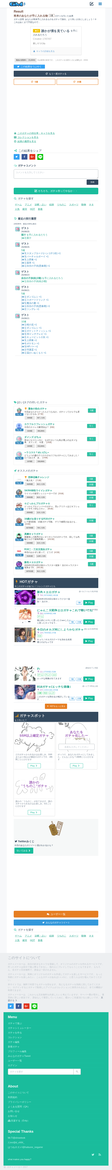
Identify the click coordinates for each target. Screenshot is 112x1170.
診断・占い (40, 204)
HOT (32, 209)
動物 (83, 204)
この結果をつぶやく (31, 66)
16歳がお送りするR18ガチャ (39, 519)
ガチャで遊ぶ (15, 1023)
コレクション (15, 1037)
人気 (17, 209)
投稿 (92, 182)
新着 (40, 209)
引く (91, 426)
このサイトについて (18, 1092)
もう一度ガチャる (57, 73)
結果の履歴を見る (26, 141)
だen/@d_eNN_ (16, 1142)
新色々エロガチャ (33, 562)
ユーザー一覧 (57, 914)
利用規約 (12, 1097)
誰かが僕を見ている (56, 31)
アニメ (28, 204)
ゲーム (18, 204)
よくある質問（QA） (19, 1106)
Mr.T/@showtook (16, 1138)
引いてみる (22, 850)
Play (90, 602)
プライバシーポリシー (19, 1102)
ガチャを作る (15, 1032)
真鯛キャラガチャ (33, 534)
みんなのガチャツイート (57, 922)
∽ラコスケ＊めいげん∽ (36, 452)
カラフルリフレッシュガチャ (39, 424)
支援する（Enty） (20, 1120)
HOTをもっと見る (57, 706)
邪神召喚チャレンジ (38, 477)
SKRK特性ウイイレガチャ (38, 490)
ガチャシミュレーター (19, 1028)
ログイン (12, 1065)
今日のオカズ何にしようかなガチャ (60, 629)
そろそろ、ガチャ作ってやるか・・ (57, 191)
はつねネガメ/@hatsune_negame (25, 1147)
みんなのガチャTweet (19, 1056)
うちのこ (61, 204)
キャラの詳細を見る (45, 51)
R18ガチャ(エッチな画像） (54, 686)
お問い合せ (14, 1111)
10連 (78, 82)
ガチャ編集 (14, 1042)
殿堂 (24, 209)
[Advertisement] (56, 106)
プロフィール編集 (17, 1051)
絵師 (51, 204)
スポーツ (73, 204)
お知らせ (12, 1116)
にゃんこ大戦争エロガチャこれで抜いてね (64, 610)
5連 (36, 82)
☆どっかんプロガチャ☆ (37, 503)
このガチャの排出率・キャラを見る (36, 133)
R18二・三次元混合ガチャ (38, 549)
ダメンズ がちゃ (32, 437)
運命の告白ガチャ (37, 408)
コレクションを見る (27, 137)
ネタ (91, 204)
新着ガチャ (14, 1046)
